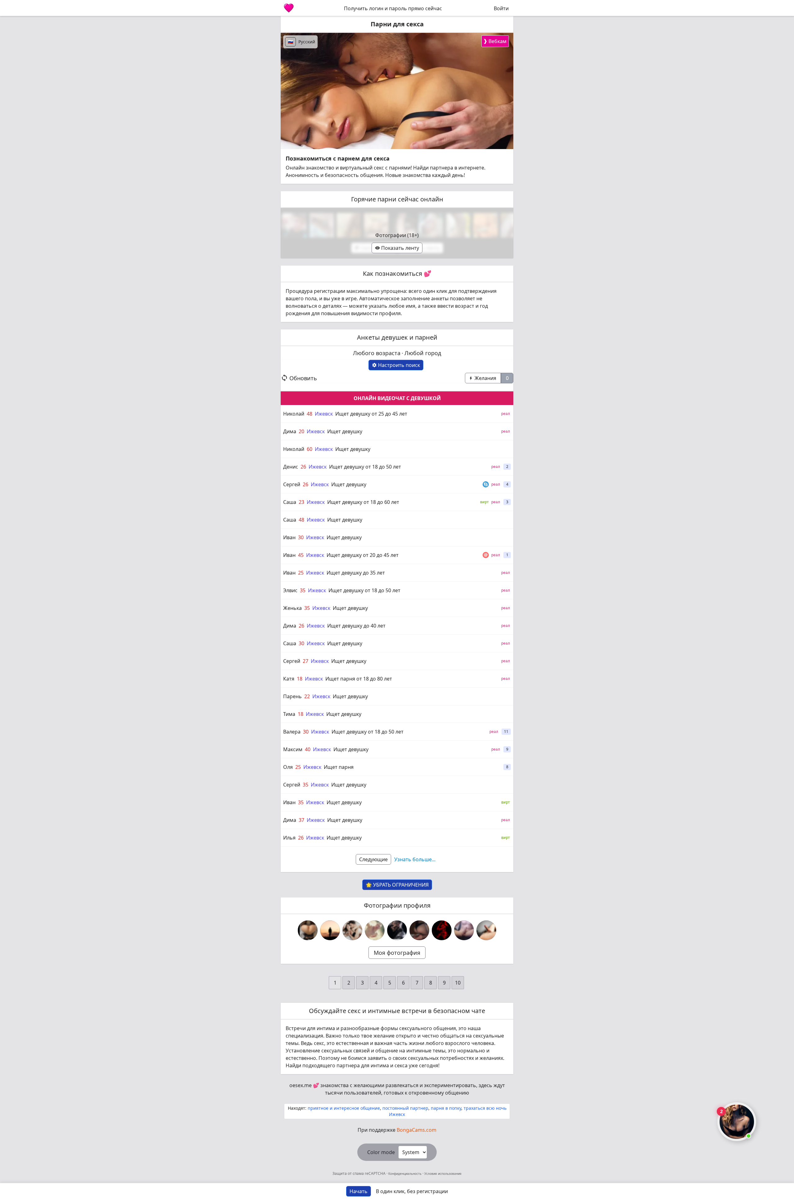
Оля (288, 767)
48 (309, 413)
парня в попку (446, 1108)
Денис (290, 466)
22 (307, 696)
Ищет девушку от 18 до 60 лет (363, 502)
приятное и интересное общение (344, 1108)
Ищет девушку (344, 431)
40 (307, 749)
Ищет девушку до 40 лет (356, 625)
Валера (292, 731)
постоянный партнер (405, 1108)
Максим (292, 749)
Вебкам (494, 41)
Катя (288, 678)
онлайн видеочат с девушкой (397, 398)
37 (301, 820)
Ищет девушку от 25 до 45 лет (371, 413)
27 (305, 661)
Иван (289, 537)
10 (458, 982)
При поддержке (397, 1129)
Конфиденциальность (404, 1173)
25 (301, 572)
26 (303, 466)
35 (303, 590)
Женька (292, 608)
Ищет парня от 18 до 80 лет (358, 678)
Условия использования (442, 1173)
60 (309, 449)
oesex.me (300, 1085)
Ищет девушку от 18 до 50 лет (365, 466)
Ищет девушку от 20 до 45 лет (363, 555)
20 (301, 431)
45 (301, 555)
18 (299, 678)
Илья (289, 837)
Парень (292, 696)
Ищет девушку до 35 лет (356, 572)
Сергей (291, 484)
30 (301, 537)
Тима (289, 714)
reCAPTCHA (375, 1173)
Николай (293, 413)
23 (301, 502)
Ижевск (324, 413)
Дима (289, 431)
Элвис (290, 590)
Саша (289, 502)
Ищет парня (339, 767)
